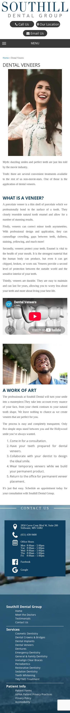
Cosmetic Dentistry (26, 633)
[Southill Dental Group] (35, 9)
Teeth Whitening (25, 675)
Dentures (20, 648)
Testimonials (23, 618)
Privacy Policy (23, 698)
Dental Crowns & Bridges (30, 637)
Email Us (37, 33)
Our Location (49, 24)
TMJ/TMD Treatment (27, 679)
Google (24, 570)
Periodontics (22, 664)
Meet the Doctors (25, 614)
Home (6, 57)
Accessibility (22, 702)
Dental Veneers (24, 645)
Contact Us (21, 622)
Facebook (25, 562)
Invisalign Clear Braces (29, 660)
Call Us (23, 24)
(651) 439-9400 (29, 535)
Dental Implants (24, 641)
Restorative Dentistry (27, 667)
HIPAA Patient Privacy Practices (33, 694)
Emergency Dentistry (27, 652)
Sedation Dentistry (26, 671)
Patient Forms (23, 690)
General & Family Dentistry (31, 656)
